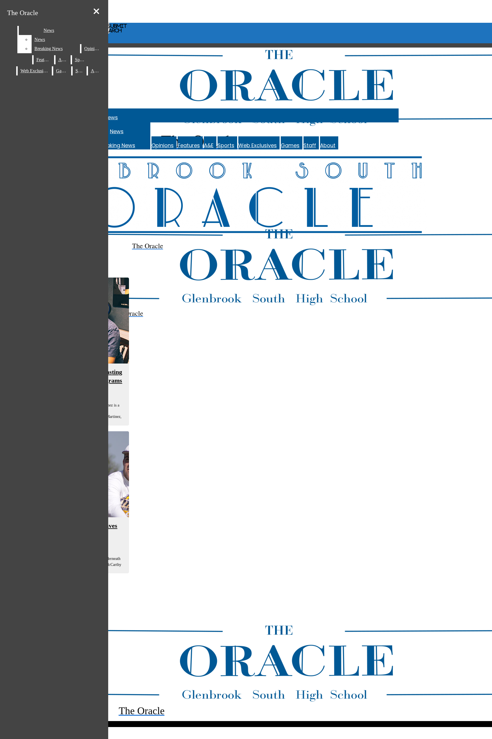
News (111, 117)
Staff (310, 145)
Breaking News (116, 145)
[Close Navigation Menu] (96, 11)
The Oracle (22, 13)
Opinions (162, 145)
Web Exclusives (257, 145)
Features (189, 145)
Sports (226, 145)
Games (290, 145)
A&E (209, 145)
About (327, 145)
